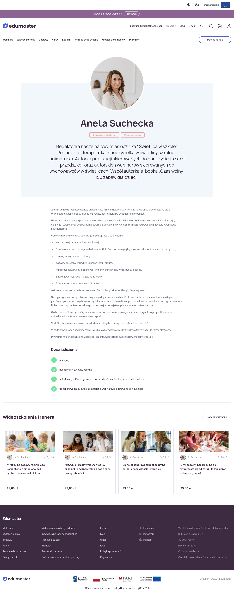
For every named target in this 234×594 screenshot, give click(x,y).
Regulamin (106, 557)
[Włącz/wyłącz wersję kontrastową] (188, 4)
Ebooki (66, 39)
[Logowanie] (228, 26)
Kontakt (104, 528)
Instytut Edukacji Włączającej (146, 26)
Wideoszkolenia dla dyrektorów (58, 528)
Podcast (147, 539)
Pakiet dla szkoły (51, 539)
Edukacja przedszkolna (104, 135)
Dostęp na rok (215, 39)
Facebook (148, 528)
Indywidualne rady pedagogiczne (59, 534)
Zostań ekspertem (52, 551)
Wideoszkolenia (26, 39)
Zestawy (43, 39)
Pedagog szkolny (132, 135)
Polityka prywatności (111, 551)
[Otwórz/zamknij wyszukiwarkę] (211, 26)
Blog (182, 26)
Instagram (149, 534)
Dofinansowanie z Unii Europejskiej (60, 557)
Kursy (55, 39)
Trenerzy (171, 26)
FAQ (201, 26)
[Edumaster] (19, 26)
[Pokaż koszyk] (220, 26)
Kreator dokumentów (113, 39)
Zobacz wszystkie (217, 417)
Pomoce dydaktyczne (86, 39)
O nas (192, 26)
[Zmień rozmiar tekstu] (197, 4)
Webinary (8, 39)
